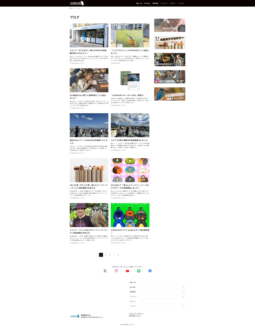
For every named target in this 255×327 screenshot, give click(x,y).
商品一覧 (133, 282)
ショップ (133, 306)
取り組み (133, 287)
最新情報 (133, 292)
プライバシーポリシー (136, 313)
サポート (133, 301)
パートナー (133, 296)
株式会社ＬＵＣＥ (135, 316)
